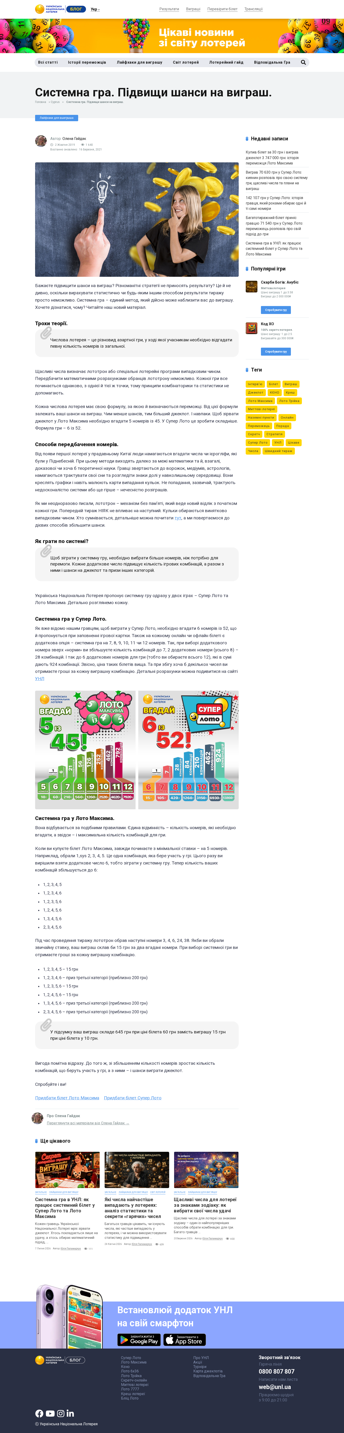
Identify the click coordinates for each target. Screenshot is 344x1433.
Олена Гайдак (74, 138)
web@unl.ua (275, 1387)
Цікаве (293, 442)
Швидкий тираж (279, 451)
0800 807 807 (276, 1372)
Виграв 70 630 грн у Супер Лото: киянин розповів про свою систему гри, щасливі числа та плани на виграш (277, 180)
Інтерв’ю (255, 384)
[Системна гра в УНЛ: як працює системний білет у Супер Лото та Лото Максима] (67, 1170)
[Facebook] (39, 1413)
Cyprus (55, 102)
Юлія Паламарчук (71, 1248)
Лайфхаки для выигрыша (56, 118)
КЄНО (274, 392)
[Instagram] (60, 1413)
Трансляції (254, 9)
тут (178, 518)
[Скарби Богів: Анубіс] (251, 291)
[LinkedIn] (70, 1413)
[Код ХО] (251, 333)
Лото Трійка (289, 401)
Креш (290, 392)
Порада (282, 426)
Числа (253, 451)
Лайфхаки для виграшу (63, 1192)
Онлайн (287, 417)
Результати (169, 9)
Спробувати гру (276, 310)
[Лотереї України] (60, 12)
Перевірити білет (222, 9)
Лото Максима (260, 401)
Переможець (259, 426)
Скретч (254, 434)
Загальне (41, 1192)
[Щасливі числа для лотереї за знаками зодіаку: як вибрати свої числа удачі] (206, 1170)
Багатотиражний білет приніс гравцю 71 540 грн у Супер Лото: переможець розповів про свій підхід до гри (274, 225)
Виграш (291, 384)
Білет (273, 384)
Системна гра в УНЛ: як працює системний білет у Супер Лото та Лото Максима (65, 1208)
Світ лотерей (157, 1192)
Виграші (193, 9)
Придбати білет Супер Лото (132, 1098)
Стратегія (275, 434)
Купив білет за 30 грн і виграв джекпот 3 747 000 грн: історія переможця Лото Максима (272, 157)
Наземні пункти (261, 417)
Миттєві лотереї (261, 409)
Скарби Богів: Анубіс (280, 282)
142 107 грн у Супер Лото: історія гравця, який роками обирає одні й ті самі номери (276, 203)
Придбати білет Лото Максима (67, 1098)
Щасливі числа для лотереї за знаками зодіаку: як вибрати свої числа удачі (205, 1205)
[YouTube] (50, 1413)
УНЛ (39, 678)
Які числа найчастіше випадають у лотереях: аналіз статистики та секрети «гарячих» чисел (133, 1208)
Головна (40, 102)
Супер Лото (258, 442)
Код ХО (267, 324)
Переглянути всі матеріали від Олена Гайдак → (88, 1123)
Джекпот (255, 392)
